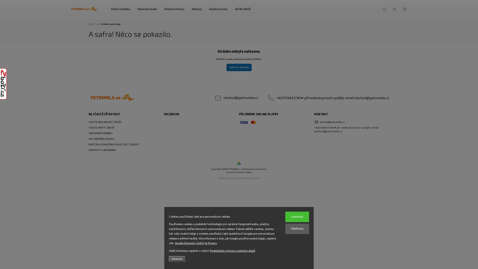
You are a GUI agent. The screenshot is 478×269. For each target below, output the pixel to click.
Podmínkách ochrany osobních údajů (232, 251)
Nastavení (177, 258)
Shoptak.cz (255, 178)
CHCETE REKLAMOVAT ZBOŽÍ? (105, 122)
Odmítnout (297, 229)
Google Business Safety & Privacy (196, 243)
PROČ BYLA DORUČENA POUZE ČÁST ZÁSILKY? (114, 144)
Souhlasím (297, 217)
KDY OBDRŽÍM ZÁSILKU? (102, 139)
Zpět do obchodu (239, 67)
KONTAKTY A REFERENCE (102, 150)
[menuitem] (120, 9)
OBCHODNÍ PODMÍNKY (101, 133)
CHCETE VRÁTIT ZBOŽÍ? (102, 128)
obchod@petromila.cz (241, 98)
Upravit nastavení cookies (239, 172)
